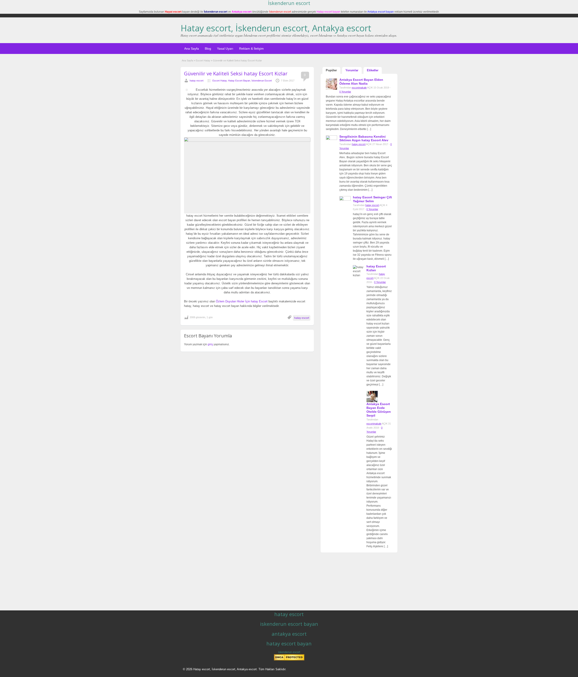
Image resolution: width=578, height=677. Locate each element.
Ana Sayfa (191, 48)
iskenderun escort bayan (289, 623)
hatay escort (196, 80)
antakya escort (289, 633)
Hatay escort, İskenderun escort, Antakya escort (276, 28)
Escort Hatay (203, 60)
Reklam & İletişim (251, 48)
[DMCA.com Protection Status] (289, 659)
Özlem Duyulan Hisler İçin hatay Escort (242, 301)
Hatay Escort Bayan (239, 80)
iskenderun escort (289, 652)
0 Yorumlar (345, 91)
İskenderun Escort (262, 80)
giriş (210, 344)
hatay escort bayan (289, 643)
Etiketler (372, 70)
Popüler (331, 70)
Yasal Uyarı (225, 48)
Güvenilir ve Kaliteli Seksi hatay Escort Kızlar (235, 73)
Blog (208, 48)
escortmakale (359, 87)
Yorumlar (351, 70)
